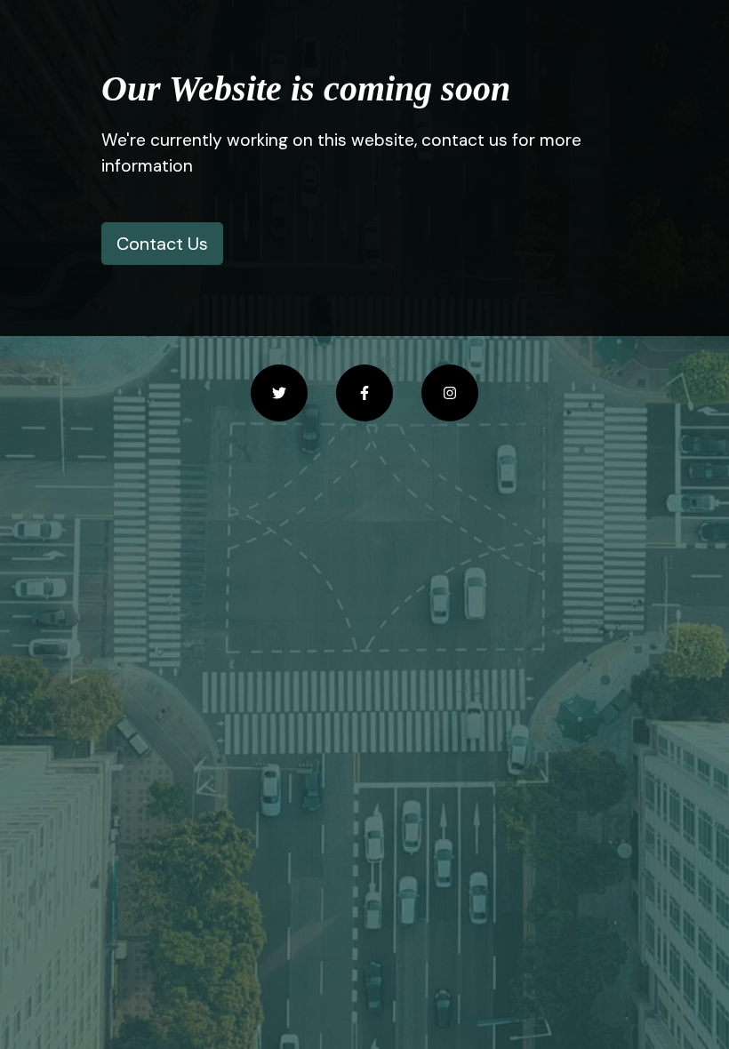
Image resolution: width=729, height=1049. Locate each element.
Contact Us (162, 243)
